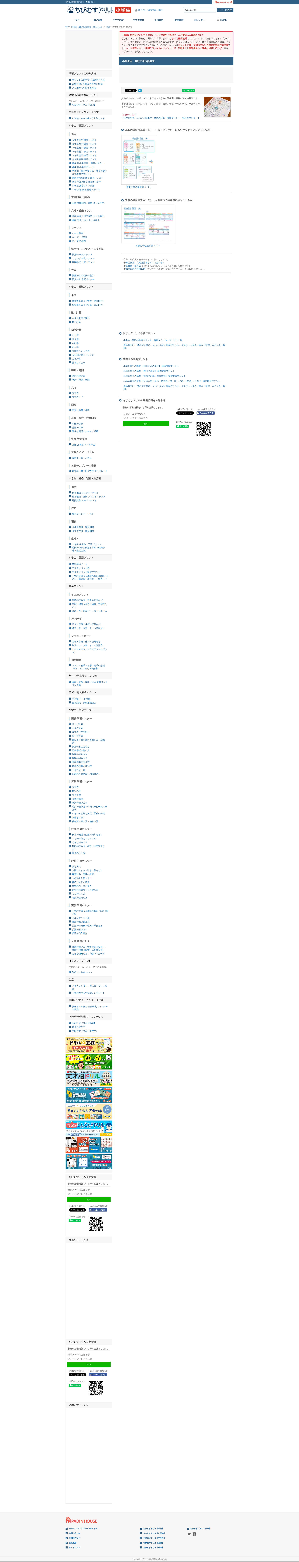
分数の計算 (77, 427)
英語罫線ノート (79, 564)
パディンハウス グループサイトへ (83, 1528)
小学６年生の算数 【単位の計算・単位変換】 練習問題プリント (154, 376)
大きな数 (76, 795)
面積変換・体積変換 (135, 268)
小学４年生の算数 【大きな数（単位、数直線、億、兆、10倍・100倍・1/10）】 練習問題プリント (171, 381)
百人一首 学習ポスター (83, 279)
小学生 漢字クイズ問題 (83, 185)
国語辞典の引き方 (81, 762)
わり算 (75, 347)
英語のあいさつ (79, 929)
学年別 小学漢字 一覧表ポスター (88, 163)
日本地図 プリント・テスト (85, 492)
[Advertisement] (176, 75)
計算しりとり (78, 362)
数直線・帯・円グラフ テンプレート (90, 471)
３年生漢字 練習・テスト (84, 147)
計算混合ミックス (81, 351)
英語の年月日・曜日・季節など (87, 925)
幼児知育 (98, 20)
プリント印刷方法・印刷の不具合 (88, 80)
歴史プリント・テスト (83, 514)
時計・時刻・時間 (81, 379)
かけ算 (75, 343)
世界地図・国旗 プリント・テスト (88, 496)
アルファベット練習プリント (86, 572)
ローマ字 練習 (79, 241)
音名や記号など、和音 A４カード (88, 953)
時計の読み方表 (79, 802)
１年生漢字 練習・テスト (84, 140)
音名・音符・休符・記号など (86, 624)
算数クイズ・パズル (82, 458)
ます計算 (76, 358)
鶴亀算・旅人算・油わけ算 (85, 821)
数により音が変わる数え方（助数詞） (88, 741)
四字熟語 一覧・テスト (83, 262)
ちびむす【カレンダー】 (200, 1528)
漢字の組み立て (79, 758)
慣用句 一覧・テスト (82, 254)
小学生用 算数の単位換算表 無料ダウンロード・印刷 (90, 27)
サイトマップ (74, 1547)
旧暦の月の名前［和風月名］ (86, 774)
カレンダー (199, 20)
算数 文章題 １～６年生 (83, 444)
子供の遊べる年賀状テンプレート (88, 993)
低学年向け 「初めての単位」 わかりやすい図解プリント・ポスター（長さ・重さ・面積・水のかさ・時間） (174, 347)
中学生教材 (138, 20)
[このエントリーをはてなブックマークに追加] (140, 92)
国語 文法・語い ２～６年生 (86, 220)
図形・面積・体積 (81, 410)
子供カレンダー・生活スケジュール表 (89, 987)
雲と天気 (76, 866)
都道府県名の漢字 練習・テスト (87, 178)
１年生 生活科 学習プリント (86, 544)
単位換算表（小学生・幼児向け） (88, 301)
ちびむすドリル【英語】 (153, 1543)
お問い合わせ (74, 1533)
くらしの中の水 (79, 842)
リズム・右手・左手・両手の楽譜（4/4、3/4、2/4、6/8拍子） (88, 667)
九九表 (75, 393)
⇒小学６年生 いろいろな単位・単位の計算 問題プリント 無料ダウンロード (160, 118)
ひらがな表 (77, 724)
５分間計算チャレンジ (83, 355)
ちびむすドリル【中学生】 (85, 1031)
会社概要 (72, 1543)
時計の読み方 (78, 376)
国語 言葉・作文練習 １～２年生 (88, 216)
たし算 (75, 335)
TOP (76, 20)
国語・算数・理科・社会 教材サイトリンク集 (90, 683)
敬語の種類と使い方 (82, 766)
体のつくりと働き (81, 882)
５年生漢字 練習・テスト (84, 155)
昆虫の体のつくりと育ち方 (85, 890)
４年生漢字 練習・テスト (84, 151)
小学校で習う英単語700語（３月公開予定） (90, 912)
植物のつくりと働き (82, 886)
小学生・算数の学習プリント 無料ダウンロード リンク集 (152, 340)
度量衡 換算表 (133, 265)
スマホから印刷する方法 (84, 87)
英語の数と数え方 (81, 921)
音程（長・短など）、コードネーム (89, 611)
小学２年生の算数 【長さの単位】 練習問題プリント (149, 371)
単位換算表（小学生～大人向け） (88, 305)
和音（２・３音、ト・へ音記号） (88, 628)
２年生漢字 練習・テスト (84, 143)
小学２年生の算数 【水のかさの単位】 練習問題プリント (151, 366)
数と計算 (76, 322)
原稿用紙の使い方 (81, 750)
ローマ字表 (77, 233)
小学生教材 (118, 20)
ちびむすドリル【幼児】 (84, 104)
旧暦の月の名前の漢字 (83, 275)
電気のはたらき (79, 897)
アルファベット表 (81, 568)
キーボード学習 (79, 237)
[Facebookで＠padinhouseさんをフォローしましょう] (207, 413)
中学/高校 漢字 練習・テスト (86, 189)
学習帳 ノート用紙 (81, 699)
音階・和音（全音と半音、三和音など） (89, 605)
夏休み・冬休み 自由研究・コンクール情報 (90, 1008)
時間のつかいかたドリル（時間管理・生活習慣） (88, 549)
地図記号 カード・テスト (84, 500)
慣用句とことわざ (81, 746)
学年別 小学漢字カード (83, 167)
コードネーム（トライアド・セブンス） (89, 651)
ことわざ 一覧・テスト (83, 258)
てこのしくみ (78, 893)
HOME (223, 20)
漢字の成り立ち (79, 754)
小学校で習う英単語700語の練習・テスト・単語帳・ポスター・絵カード (90, 577)
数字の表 (76, 791)
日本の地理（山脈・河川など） (87, 834)
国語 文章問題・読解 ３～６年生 (88, 203)
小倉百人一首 (78, 770)
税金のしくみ (78, 853)
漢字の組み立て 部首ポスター (86, 181)
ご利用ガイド (74, 1538)
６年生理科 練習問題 (83, 531)
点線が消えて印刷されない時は (87, 84)
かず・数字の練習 (81, 318)
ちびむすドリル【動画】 (84, 1023)
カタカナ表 (77, 728)
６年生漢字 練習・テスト (84, 159)
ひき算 (75, 339)
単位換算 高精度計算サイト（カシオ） (145, 262)
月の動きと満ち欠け (82, 878)
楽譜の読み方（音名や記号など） (88, 600)
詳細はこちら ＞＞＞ (82, 972)
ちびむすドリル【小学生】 (154, 1533)
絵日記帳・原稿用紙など (84, 702)
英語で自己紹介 (79, 933)
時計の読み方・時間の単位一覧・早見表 (89, 808)
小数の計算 (77, 423)
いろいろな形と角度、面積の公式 (88, 813)
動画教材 (179, 20)
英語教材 (158, 20)
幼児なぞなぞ (78, 1027)
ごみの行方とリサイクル (84, 838)
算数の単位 (77, 799)
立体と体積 (77, 817)
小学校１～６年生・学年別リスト (88, 118)
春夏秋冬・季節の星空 (83, 874)
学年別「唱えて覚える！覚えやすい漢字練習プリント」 (89, 172)
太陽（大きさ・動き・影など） (87, 870)
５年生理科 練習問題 (83, 527)
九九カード (77, 397)
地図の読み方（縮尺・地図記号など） (88, 847)
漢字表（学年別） (81, 732)
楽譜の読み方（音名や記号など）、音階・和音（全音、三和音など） (89, 948)
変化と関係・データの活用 (85, 431)
